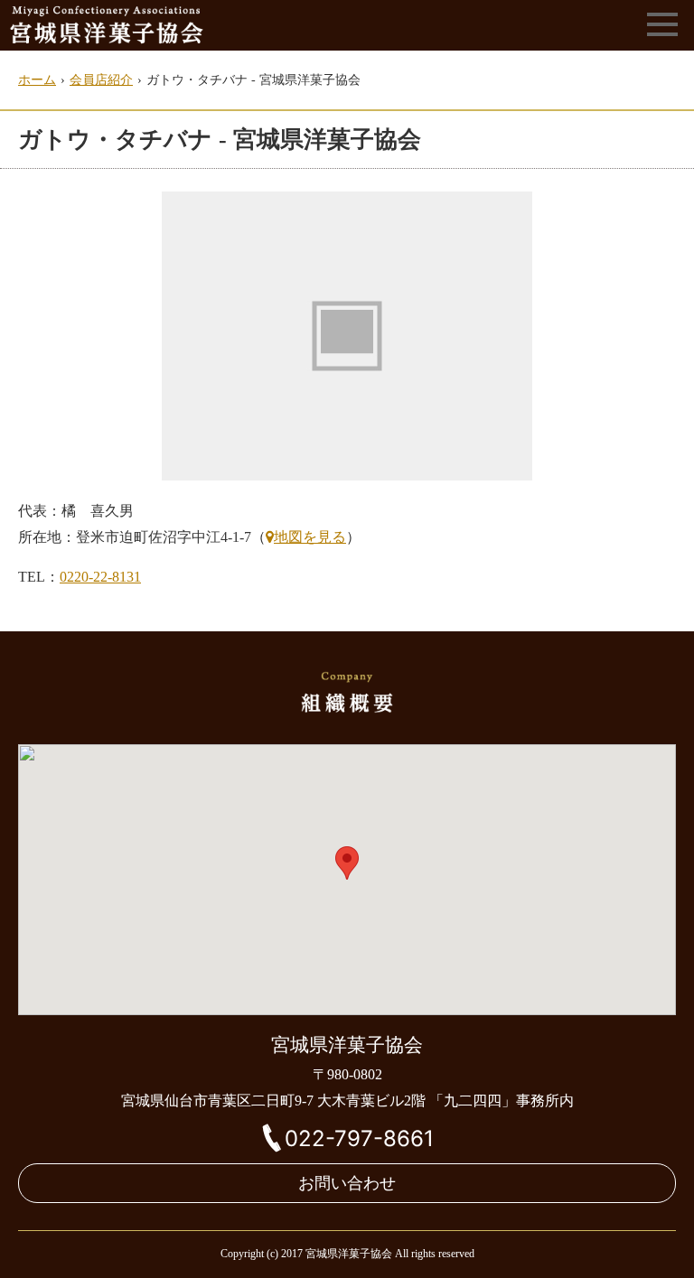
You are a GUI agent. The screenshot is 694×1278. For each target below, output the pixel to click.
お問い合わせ (347, 1183)
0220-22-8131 (100, 576)
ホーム (37, 80)
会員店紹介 (101, 80)
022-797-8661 (359, 1138)
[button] (347, 863)
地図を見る (310, 537)
